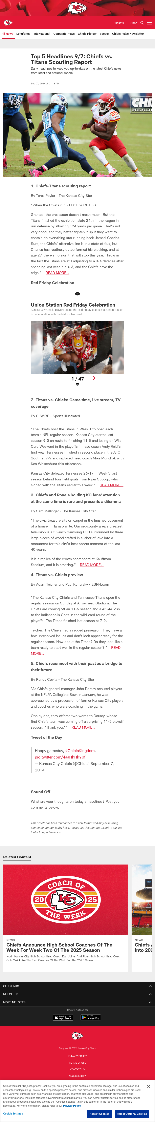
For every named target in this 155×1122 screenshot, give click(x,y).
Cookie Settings (13, 1113)
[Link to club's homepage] (8, 21)
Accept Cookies (99, 1113)
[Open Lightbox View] (77, 356)
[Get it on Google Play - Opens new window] (90, 1019)
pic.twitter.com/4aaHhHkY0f (60, 756)
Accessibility (77, 1075)
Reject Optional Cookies (132, 1113)
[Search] (142, 22)
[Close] (148, 1086)
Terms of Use (77, 1062)
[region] (77, 1101)
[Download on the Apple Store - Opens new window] (63, 1018)
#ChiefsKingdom (80, 750)
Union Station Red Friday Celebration (73, 305)
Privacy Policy (77, 1056)
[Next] (93, 378)
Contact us (77, 1069)
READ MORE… (57, 272)
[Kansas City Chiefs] (77, 1036)
